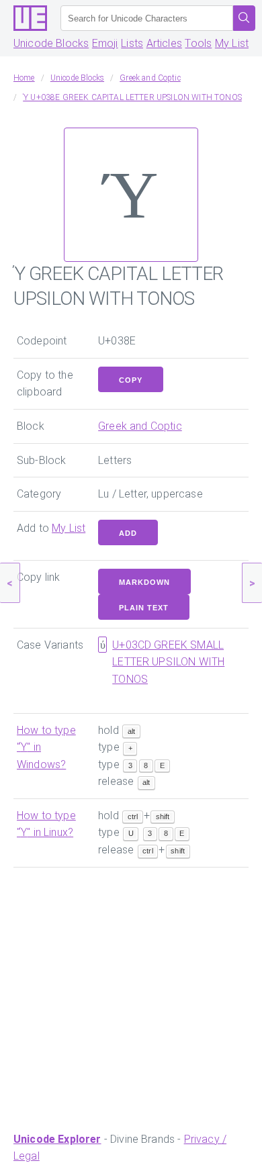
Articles (164, 43)
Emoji (105, 43)
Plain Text (144, 608)
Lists (132, 43)
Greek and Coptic (140, 426)
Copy (130, 380)
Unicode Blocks (51, 43)
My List (232, 43)
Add (128, 533)
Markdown (144, 582)
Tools (198, 43)
